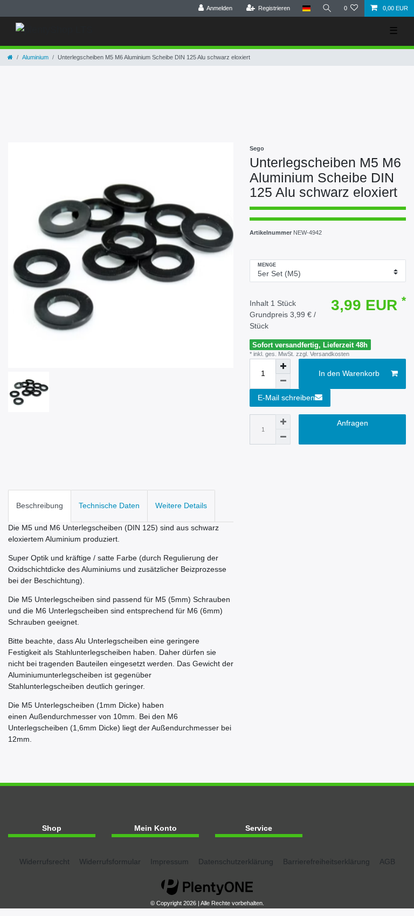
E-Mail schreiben (286, 397)
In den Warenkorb (349, 373)
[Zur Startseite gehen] (10, 57)
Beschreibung (39, 505)
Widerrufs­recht (44, 861)
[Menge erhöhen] (283, 366)
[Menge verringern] (283, 381)
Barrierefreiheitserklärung (326, 861)
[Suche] (327, 8)
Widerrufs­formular (110, 861)
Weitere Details (181, 505)
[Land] (306, 8)
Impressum (169, 861)
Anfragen (352, 423)
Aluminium (35, 57)
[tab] (39, 506)
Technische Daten (109, 505)
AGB (387, 861)
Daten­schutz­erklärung (235, 861)
